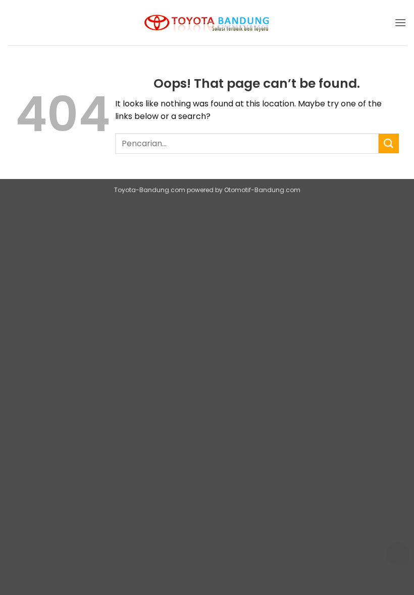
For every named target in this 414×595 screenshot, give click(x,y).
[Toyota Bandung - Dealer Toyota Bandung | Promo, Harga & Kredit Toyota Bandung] (207, 23)
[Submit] (389, 143)
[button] (400, 22)
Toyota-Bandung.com (149, 190)
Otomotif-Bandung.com (262, 190)
